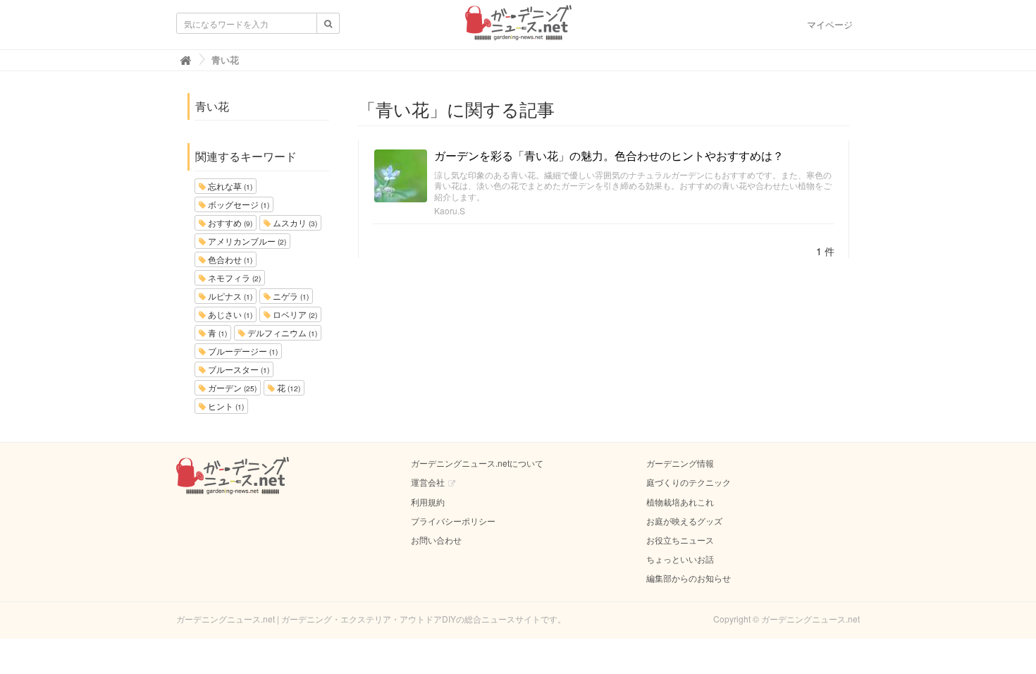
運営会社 (428, 482)
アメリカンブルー (246, 241)
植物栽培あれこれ (680, 502)
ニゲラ (290, 296)
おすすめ (229, 222)
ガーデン (231, 387)
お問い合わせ (436, 540)
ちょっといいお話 (680, 559)
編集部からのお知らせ (688, 578)
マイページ (830, 24)
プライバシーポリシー (453, 521)
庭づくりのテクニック (688, 482)
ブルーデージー (242, 351)
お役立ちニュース (680, 540)
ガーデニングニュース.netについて (477, 463)
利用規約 (428, 502)
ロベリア (294, 314)
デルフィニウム (281, 332)
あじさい (229, 314)
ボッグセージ (237, 204)
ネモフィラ (233, 277)
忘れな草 (229, 186)
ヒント (225, 406)
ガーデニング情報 (680, 463)
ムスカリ (294, 222)
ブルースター (237, 369)
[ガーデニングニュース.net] (518, 27)
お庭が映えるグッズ (684, 521)
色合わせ (229, 259)
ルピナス (229, 296)
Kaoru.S (449, 210)
